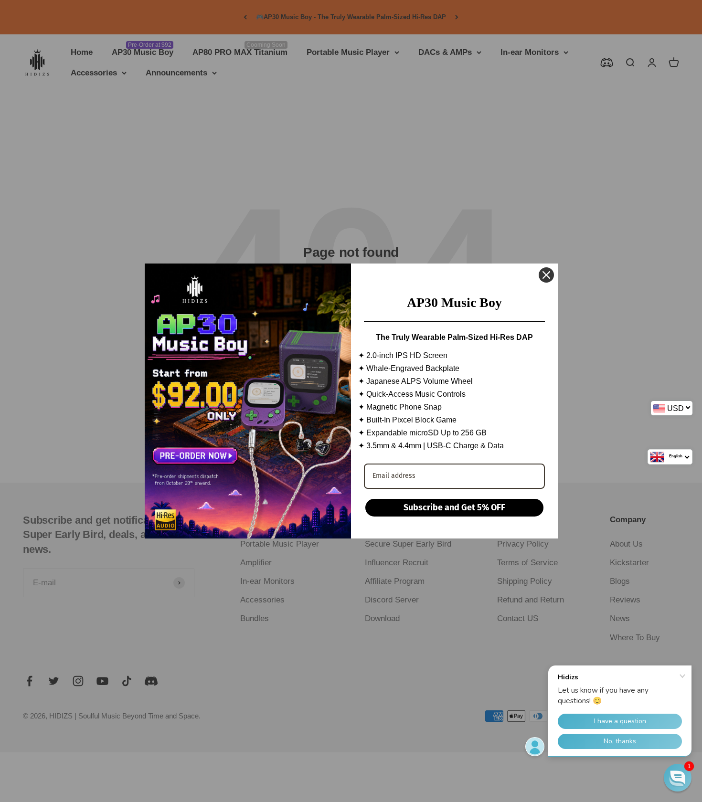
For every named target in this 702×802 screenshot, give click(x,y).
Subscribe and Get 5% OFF (454, 507)
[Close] (546, 275)
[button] (677, 777)
